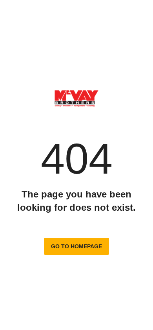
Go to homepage (76, 246)
